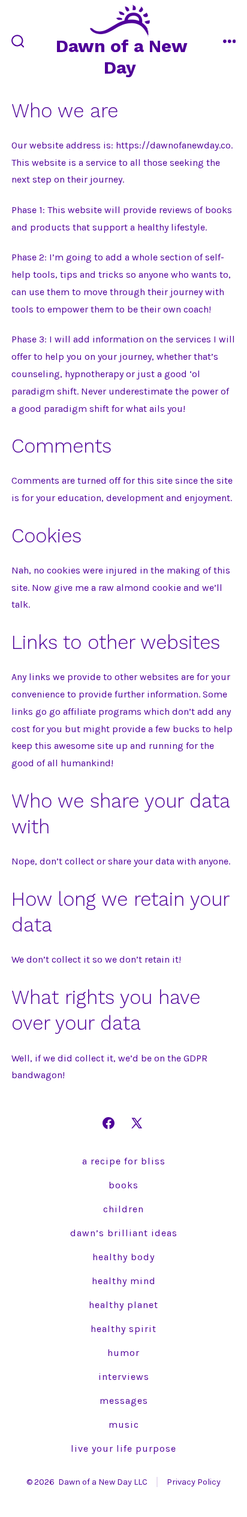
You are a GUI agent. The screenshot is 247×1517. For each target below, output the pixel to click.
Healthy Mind (124, 1281)
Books (123, 1185)
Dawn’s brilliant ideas (123, 1233)
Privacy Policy (194, 1482)
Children (123, 1209)
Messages (124, 1400)
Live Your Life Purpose (123, 1448)
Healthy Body (123, 1257)
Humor (123, 1352)
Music (124, 1424)
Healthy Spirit (123, 1328)
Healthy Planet (123, 1304)
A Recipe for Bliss (123, 1161)
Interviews (123, 1376)
